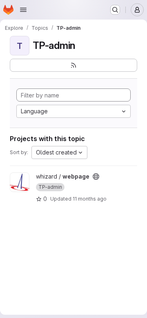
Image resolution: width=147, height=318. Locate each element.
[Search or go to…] (115, 10)
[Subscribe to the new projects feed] (73, 65)
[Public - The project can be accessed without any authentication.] (96, 176)
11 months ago (90, 199)
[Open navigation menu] (23, 9)
